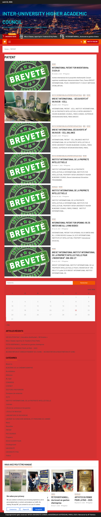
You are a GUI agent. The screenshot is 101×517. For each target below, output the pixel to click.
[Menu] (9, 41)
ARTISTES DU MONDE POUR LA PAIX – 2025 (21, 348)
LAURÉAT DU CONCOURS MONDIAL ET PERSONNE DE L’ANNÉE (28, 419)
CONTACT (9, 386)
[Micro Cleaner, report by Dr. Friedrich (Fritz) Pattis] (39, 481)
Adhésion (9, 375)
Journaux (9, 404)
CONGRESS (10, 382)
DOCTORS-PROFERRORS (15, 390)
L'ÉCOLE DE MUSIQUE (13, 412)
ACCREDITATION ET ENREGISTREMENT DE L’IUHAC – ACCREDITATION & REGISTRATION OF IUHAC (40, 352)
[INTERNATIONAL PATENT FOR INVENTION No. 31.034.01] (27, 75)
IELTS (8, 397)
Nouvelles (55, 186)
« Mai (8, 325)
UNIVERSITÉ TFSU (12, 452)
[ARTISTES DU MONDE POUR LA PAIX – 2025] (86, 481)
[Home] (5, 41)
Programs (9, 437)
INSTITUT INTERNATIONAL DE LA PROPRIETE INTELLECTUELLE (67, 95)
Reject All (26, 509)
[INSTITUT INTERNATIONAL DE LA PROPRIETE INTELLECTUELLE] (27, 168)
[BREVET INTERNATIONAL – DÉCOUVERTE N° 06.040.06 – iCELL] (27, 106)
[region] (25, 503)
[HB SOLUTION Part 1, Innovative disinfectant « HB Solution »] (15, 481)
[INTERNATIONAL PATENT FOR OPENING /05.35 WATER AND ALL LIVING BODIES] (27, 230)
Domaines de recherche (14, 393)
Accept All (38, 509)
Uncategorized (11, 445)
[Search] (81, 42)
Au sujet (8, 379)
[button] (9, 41)
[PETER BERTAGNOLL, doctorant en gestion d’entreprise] (62, 481)
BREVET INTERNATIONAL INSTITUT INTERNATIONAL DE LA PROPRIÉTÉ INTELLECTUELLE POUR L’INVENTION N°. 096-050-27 (73, 255)
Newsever (81, 515)
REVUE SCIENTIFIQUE (13, 441)
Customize (12, 509)
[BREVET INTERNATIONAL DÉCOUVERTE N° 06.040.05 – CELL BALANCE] (27, 137)
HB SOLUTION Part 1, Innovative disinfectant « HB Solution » (27, 337)
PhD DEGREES (11, 434)
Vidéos (8, 456)
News (84, 95)
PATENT (54, 64)
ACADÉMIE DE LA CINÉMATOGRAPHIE (19, 368)
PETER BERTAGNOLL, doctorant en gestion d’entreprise (71, 36)
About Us (9, 364)
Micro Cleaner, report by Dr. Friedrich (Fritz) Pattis (27, 36)
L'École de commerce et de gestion (18, 408)
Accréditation (10, 371)
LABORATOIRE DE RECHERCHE (17, 415)
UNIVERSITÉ (10, 448)
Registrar (67, 74)
